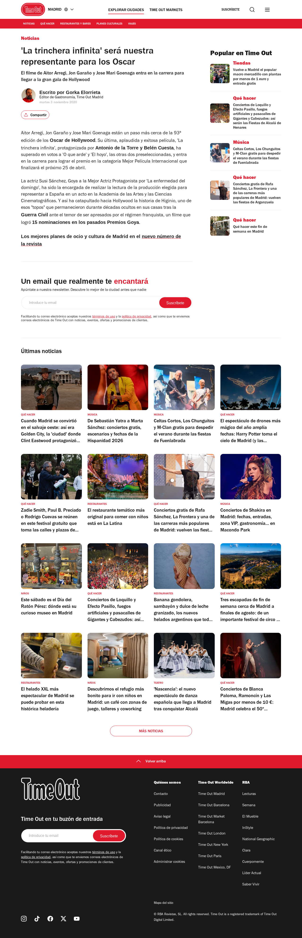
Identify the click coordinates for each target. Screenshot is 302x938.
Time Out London (212, 834)
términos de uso (103, 317)
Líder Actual (251, 873)
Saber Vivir (250, 885)
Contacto (161, 794)
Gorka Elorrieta (83, 92)
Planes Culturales (109, 24)
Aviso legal (162, 817)
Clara (246, 851)
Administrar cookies (169, 862)
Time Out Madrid (211, 794)
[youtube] (77, 919)
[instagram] (24, 919)
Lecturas (249, 794)
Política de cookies (168, 839)
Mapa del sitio (163, 903)
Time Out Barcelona (213, 805)
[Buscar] (252, 9)
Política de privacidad (171, 828)
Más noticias (151, 731)
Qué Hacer (47, 24)
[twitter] (63, 919)
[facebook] (50, 919)
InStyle (247, 828)
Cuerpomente (253, 862)
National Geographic (258, 839)
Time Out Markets (166, 10)
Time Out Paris (209, 856)
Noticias (29, 24)
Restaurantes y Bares (75, 24)
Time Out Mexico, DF (214, 868)
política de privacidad (136, 317)
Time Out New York (213, 845)
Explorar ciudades (126, 10)
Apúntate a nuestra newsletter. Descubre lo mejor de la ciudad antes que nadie (83, 290)
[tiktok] (37, 919)
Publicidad (162, 805)
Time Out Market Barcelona (211, 819)
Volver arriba (156, 762)
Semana (248, 805)
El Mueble (250, 817)
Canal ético (162, 851)
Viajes (132, 24)
